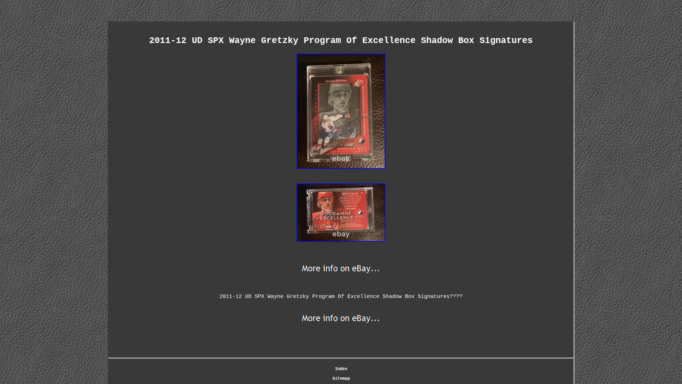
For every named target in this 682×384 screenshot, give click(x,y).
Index (341, 369)
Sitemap (341, 378)
